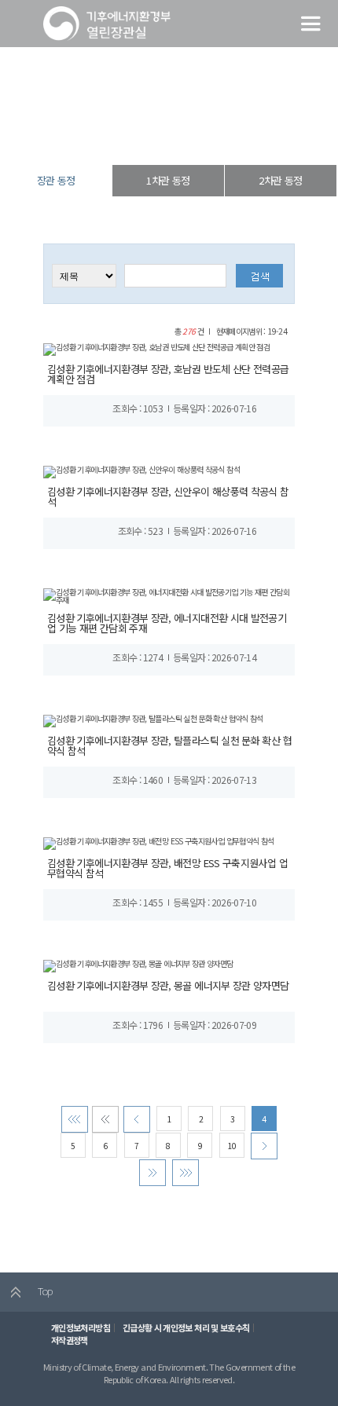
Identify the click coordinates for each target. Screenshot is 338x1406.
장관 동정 (213, 137)
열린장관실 (115, 137)
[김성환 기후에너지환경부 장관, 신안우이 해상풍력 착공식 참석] (141, 471)
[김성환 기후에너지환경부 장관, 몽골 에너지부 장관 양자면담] (138, 964)
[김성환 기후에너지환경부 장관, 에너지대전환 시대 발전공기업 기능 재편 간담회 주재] (169, 595)
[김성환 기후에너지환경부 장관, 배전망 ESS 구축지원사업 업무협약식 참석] (158, 842)
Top (43, 1290)
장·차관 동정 (165, 137)
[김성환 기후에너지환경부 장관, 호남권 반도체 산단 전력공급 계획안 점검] (156, 348)
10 (231, 1146)
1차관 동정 (167, 180)
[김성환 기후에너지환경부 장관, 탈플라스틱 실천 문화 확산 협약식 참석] (153, 719)
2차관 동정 (280, 180)
